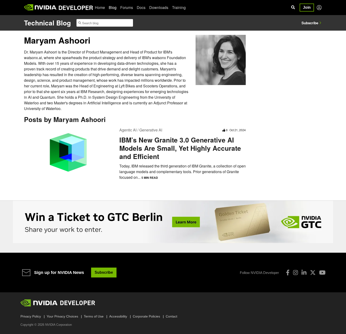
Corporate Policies (146, 316)
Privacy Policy (30, 316)
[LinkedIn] (304, 272)
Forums (126, 7)
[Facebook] (288, 272)
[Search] (293, 7)
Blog (113, 7)
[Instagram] (295, 272)
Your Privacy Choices (62, 316)
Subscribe (310, 22)
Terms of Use (94, 316)
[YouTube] (322, 272)
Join (307, 7)
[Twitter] (313, 272)
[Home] (40, 7)
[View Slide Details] (173, 222)
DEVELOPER (75, 7)
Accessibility (118, 316)
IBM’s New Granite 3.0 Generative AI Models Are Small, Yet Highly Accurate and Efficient (180, 148)
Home (100, 7)
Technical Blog (47, 23)
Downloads (158, 7)
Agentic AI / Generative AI (140, 130)
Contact (171, 316)
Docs (141, 7)
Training (179, 7)
